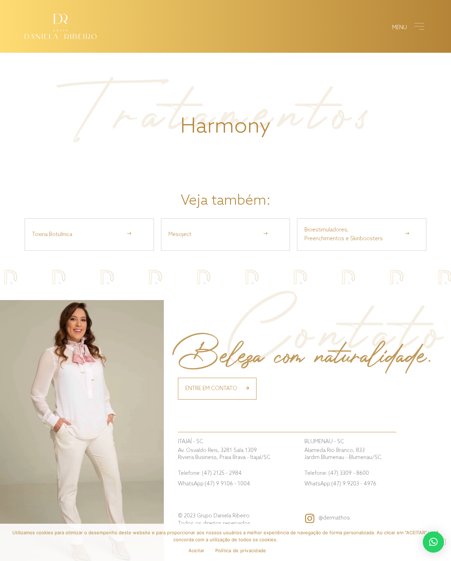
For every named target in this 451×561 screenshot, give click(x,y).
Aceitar (197, 550)
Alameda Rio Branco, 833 (343, 454)
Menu (399, 28)
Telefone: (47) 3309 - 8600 (336, 473)
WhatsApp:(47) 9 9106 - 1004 (214, 484)
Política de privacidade (240, 550)
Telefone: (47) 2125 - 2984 (210, 473)
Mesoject (179, 234)
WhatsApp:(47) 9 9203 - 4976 (340, 484)
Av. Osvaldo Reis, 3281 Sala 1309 (224, 454)
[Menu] (419, 26)
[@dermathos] (309, 518)
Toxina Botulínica (52, 234)
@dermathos (334, 518)
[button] (433, 542)
